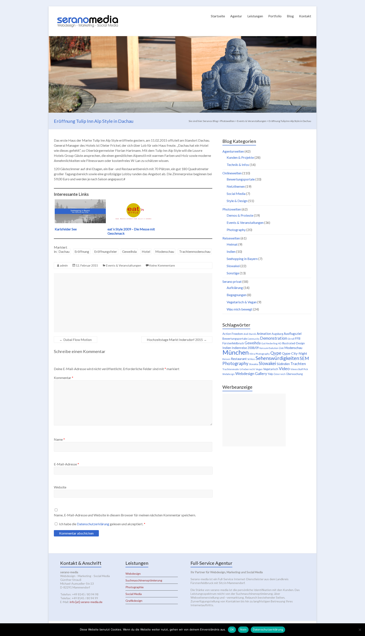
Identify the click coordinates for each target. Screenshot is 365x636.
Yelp (270, 374)
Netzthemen (236, 186)
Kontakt (305, 16)
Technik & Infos (238, 165)
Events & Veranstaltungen (123, 265)
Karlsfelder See (66, 229)
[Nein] (360, 630)
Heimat (232, 244)
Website (60, 487)
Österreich (280, 374)
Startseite (218, 16)
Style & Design (237, 201)
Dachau (64, 251)
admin (64, 265)
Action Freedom (232, 333)
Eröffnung (82, 251)
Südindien (283, 364)
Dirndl (291, 338)
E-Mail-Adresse (66, 464)
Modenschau (164, 251)
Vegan (259, 369)
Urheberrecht (247, 369)
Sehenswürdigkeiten (277, 358)
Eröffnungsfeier (105, 251)
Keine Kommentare (162, 265)
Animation (264, 333)
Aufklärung (235, 288)
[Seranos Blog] (87, 12)
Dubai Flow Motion (75, 340)
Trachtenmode (230, 369)
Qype (275, 353)
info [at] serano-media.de (86, 602)
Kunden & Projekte (240, 157)
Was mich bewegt (239, 309)
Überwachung (294, 374)
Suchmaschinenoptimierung (143, 580)
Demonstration (273, 338)
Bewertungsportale (241, 179)
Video (284, 368)
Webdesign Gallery (251, 373)
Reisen (226, 359)
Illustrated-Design (293, 343)
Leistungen (255, 16)
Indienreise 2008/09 (245, 348)
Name (59, 439)
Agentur (236, 16)
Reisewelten (231, 238)
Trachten (298, 363)
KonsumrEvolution (268, 348)
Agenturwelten (233, 151)
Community (253, 338)
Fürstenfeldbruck (233, 343)
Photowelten (231, 209)
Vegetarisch (270, 369)
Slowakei (233, 266)
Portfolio (275, 16)
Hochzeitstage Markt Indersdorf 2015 (177, 340)
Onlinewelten (232, 173)
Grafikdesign (133, 600)
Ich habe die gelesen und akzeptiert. (102, 524)
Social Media (236, 193)
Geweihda (129, 251)
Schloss (251, 359)
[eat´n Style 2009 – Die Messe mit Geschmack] (133, 201)
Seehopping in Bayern (242, 259)
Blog (290, 16)
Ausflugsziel (292, 333)
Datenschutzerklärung (93, 524)
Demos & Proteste (240, 215)
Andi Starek (250, 333)
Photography (236, 230)
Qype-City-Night (294, 353)
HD (279, 343)
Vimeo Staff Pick (299, 369)
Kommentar (63, 378)
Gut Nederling (269, 343)
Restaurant (239, 359)
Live (281, 348)
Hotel (146, 251)
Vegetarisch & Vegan (242, 302)
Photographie (134, 587)
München (235, 352)
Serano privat (232, 281)
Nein (243, 629)
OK (232, 629)
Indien (231, 251)
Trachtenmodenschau (194, 251)
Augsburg (277, 333)
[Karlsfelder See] (80, 201)
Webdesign (228, 374)
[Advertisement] (133, 302)
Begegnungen (237, 295)
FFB (297, 338)
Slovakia (253, 364)
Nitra (252, 353)
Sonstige (233, 273)
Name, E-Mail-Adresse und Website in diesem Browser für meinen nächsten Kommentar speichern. (125, 515)
